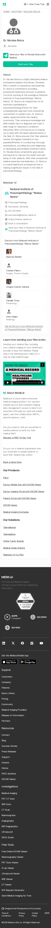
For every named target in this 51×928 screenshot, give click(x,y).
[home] (4, 4)
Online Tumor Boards (13, 541)
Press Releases (9, 751)
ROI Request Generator (13, 890)
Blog (4, 740)
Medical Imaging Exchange (16, 512)
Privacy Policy (22, 914)
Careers (5, 762)
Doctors (17, 11)
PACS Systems (9, 773)
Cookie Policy (35, 914)
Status (5, 768)
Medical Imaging (9, 793)
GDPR (47, 913)
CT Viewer (7, 884)
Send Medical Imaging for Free (16, 895)
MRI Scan (6, 804)
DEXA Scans (8, 837)
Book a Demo (8, 693)
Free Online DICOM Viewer (14, 851)
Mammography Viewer (13, 857)
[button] (26, 4)
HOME (6, 11)
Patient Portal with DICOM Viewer (19, 498)
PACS (5, 477)
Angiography (8, 820)
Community (7, 704)
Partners (6, 721)
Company (6, 682)
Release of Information (13, 715)
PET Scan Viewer (10, 862)
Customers (7, 676)
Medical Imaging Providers (14, 709)
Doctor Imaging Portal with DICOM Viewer (23, 491)
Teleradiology (9, 527)
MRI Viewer (7, 879)
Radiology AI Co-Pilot (13, 554)
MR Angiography (10, 826)
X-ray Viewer (8, 868)
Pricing (5, 698)
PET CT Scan (8, 798)
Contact (6, 735)
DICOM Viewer (10, 505)
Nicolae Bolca (32, 11)
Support (6, 757)
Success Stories (9, 746)
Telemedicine (9, 534)
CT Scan (6, 809)
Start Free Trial (36, 4)
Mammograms (8, 815)
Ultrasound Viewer (11, 873)
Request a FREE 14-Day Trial (17, 437)
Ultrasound (7, 832)
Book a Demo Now (12, 462)
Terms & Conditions (6, 914)
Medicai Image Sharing (14, 548)
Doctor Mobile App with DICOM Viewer (22, 484)
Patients (6, 687)
